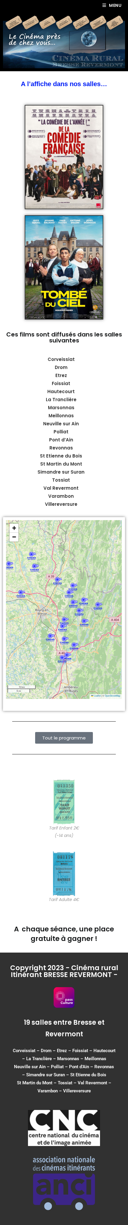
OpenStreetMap (112, 695)
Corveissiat (61, 359)
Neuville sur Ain (30, 1066)
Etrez (61, 375)
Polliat (57, 1066)
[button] (73, 604)
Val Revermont (92, 1083)
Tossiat (65, 1083)
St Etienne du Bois (88, 1074)
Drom (61, 367)
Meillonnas (95, 1058)
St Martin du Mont (34, 1083)
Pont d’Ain (79, 1066)
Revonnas (104, 1066)
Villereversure (77, 1091)
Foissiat (61, 383)
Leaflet (97, 695)
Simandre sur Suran (45, 1074)
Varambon (48, 1091)
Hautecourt (61, 391)
